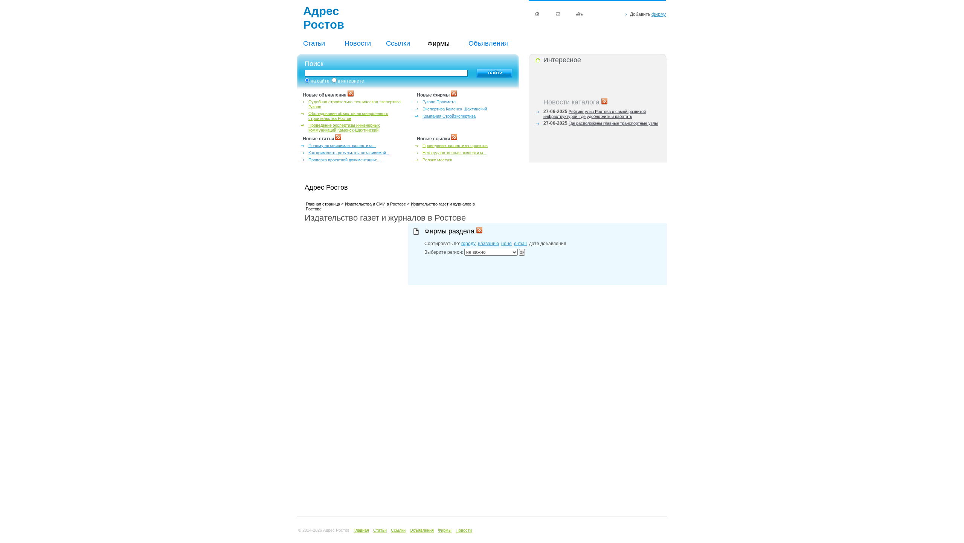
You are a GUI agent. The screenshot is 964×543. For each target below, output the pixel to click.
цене (506, 243)
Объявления (488, 43)
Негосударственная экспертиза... (455, 152)
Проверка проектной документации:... (344, 160)
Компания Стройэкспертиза (449, 116)
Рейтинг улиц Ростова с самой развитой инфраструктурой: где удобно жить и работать (594, 112)
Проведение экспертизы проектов (455, 145)
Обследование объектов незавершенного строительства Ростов (348, 116)
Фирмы (444, 530)
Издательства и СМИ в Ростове (375, 204)
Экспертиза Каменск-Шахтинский (455, 109)
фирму (658, 14)
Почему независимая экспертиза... (342, 145)
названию (488, 243)
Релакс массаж (437, 160)
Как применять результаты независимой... (348, 152)
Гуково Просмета (439, 102)
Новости (358, 43)
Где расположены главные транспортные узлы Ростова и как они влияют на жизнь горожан (600, 124)
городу (468, 243)
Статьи (314, 43)
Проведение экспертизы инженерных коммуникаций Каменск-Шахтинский (344, 127)
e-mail (520, 243)
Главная (361, 530)
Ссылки (398, 43)
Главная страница (323, 204)
